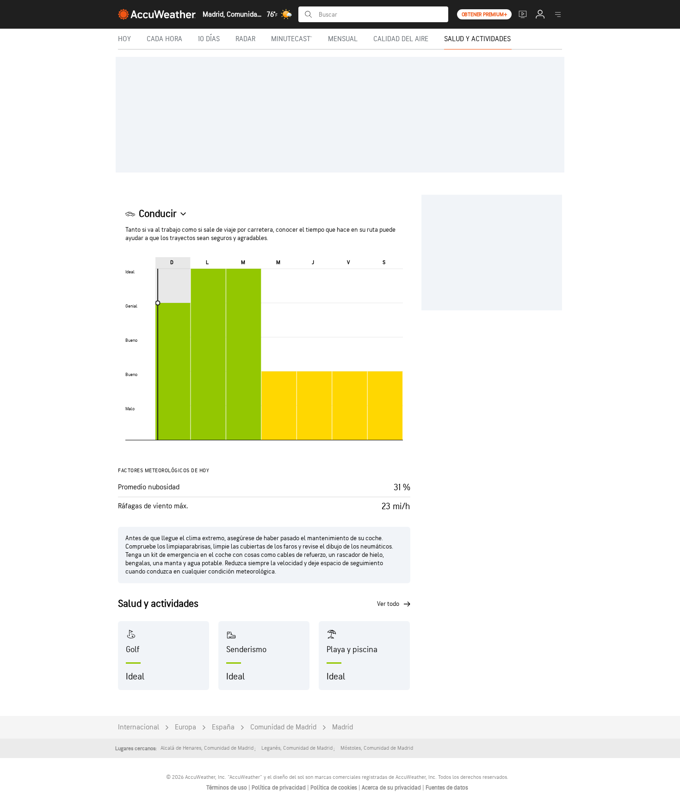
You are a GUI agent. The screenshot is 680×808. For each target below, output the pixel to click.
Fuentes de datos (447, 787)
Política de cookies (334, 787)
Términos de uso (227, 787)
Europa (185, 727)
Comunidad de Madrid (283, 727)
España (223, 727)
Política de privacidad (279, 787)
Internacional (138, 727)
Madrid (342, 727)
